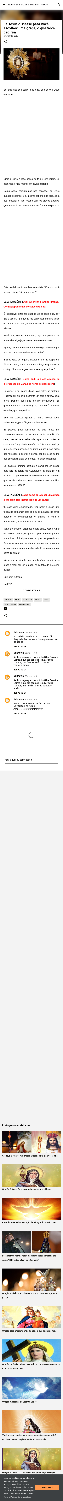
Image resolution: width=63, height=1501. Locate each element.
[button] (5, 42)
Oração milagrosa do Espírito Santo (19, 1402)
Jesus (46, 600)
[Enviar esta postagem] (5, 610)
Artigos (8, 600)
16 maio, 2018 (31, 699)
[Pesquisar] (59, 4)
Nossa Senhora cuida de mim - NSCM (28, 4)
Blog (17, 600)
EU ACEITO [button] (47, 1488)
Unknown (18, 632)
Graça (37, 600)
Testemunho (24, 604)
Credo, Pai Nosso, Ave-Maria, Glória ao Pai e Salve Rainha (30, 1156)
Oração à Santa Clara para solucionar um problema (26, 1189)
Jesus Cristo (10, 604)
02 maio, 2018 (31, 653)
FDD (9, 584)
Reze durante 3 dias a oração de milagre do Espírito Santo (30, 1222)
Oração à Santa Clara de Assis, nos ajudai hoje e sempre (28, 1472)
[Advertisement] (31, 140)
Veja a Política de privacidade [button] (17, 1497)
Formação (27, 600)
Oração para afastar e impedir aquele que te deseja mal (29, 1331)
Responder (19, 646)
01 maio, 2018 (31, 632)
